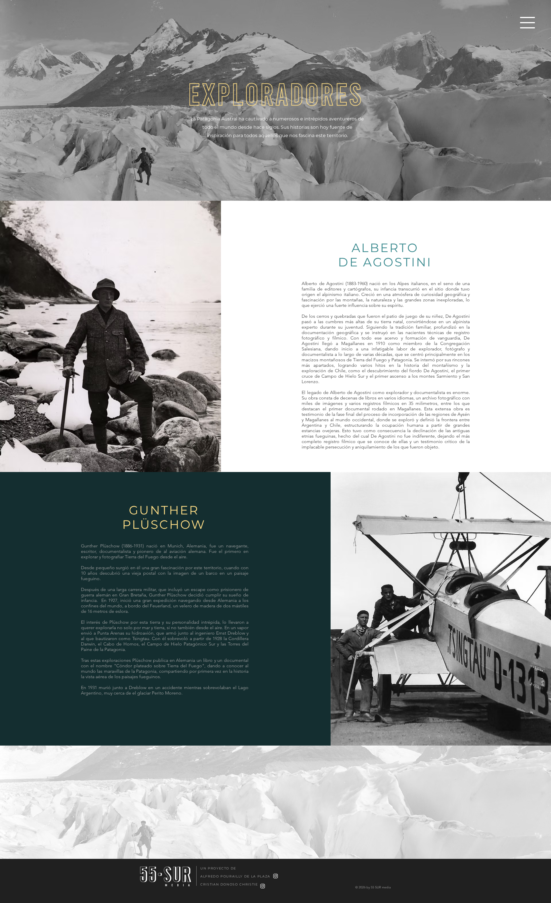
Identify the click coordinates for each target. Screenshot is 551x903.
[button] (527, 22)
